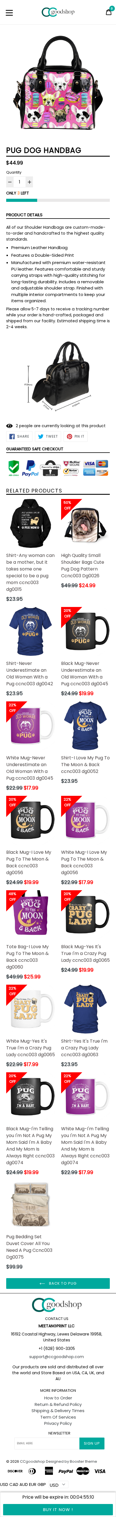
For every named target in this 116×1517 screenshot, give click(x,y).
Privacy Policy (58, 1423)
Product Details (24, 215)
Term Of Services (58, 1417)
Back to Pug (62, 1283)
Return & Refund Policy (58, 1404)
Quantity (13, 172)
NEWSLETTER (59, 1433)
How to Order (58, 1398)
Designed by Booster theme (71, 1461)
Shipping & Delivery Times (58, 1411)
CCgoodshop (32, 1461)
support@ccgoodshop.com (56, 1357)
